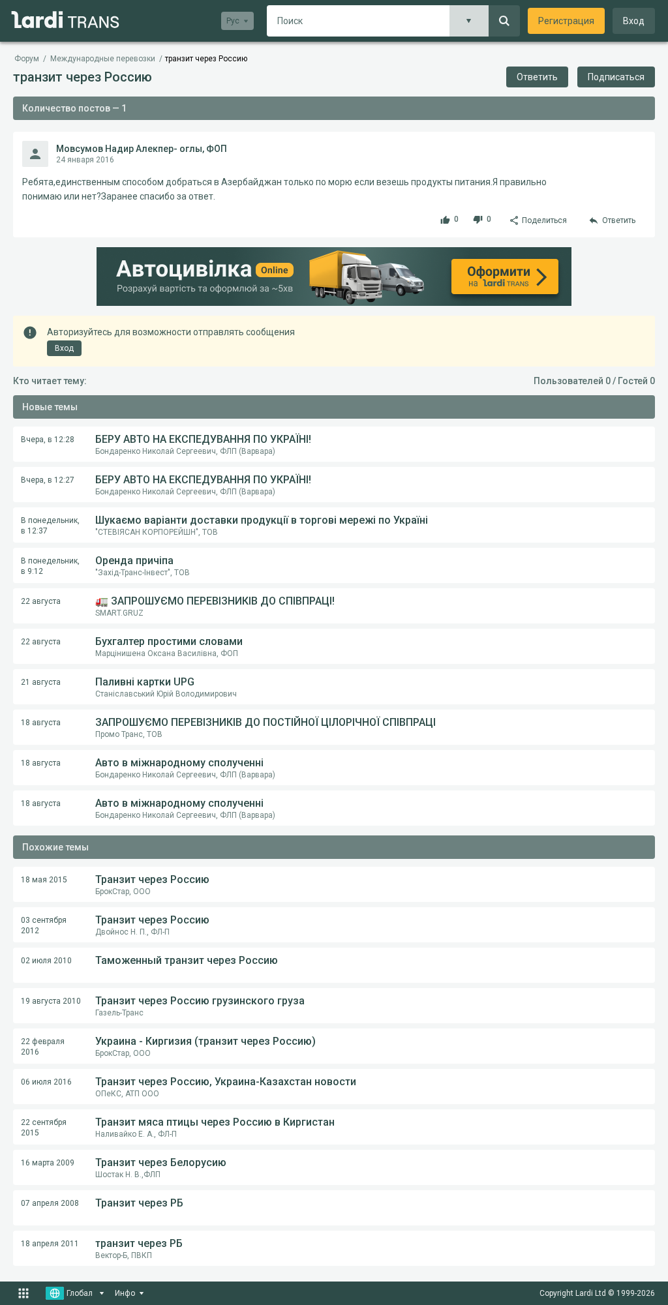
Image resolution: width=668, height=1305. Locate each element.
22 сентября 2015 (44, 1127)
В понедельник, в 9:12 (50, 566)
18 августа (41, 722)
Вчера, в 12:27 (47, 480)
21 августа (41, 682)
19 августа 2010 (51, 1001)
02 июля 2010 (46, 960)
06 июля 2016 (46, 1082)
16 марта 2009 (47, 1162)
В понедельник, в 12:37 (50, 525)
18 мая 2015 (44, 879)
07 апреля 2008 (50, 1203)
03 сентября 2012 (44, 925)
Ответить (537, 77)
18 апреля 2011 (50, 1243)
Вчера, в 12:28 (47, 439)
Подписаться (616, 77)
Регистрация (566, 21)
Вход (634, 21)
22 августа (41, 601)
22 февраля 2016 (43, 1047)
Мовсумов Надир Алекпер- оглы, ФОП (141, 148)
